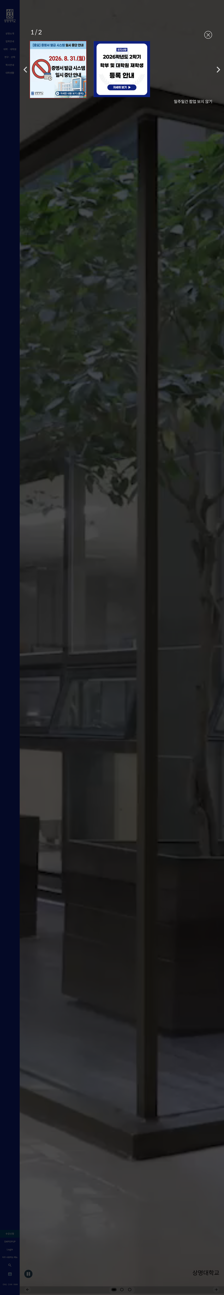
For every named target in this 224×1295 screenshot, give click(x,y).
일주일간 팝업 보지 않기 (193, 101)
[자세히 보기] (58, 69)
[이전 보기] (25, 69)
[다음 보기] (218, 69)
